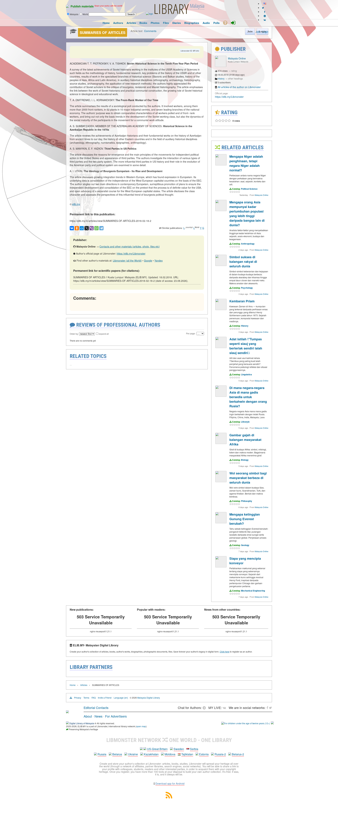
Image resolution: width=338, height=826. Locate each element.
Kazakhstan (151, 754)
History (221, 78)
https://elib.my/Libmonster (131, 253)
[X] (86, 228)
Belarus (117, 754)
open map (141, 726)
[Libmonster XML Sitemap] (169, 797)
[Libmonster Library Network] (272, 723)
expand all (104, 333)
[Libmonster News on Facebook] (264, 11)
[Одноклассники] (77, 228)
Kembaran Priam (242, 301)
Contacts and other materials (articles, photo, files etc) (129, 246)
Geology (245, 545)
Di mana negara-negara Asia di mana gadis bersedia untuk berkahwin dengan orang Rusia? (248, 396)
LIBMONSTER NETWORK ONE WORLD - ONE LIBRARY (169, 740)
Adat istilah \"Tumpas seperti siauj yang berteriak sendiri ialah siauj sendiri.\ (245, 346)
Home (73, 684)
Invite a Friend (104, 697)
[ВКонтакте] (72, 228)
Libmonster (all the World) (127, 260)
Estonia (204, 754)
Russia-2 (220, 754)
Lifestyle (245, 421)
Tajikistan (187, 754)
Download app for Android (169, 783)
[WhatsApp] (96, 228)
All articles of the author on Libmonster (239, 87)
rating (234, 70)
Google (148, 260)
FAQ (94, 697)
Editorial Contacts (96, 707)
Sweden (179, 749)
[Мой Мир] (82, 228)
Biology (245, 459)
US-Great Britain (157, 749)
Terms (86, 697)
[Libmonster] (67, 711)
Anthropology (248, 243)
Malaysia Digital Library (148, 697)
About (88, 716)
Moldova (170, 754)
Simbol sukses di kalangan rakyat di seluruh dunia (243, 261)
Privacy (77, 697)
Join (258, 31)
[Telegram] (101, 228)
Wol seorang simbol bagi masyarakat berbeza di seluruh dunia (248, 478)
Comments (150, 31)
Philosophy (246, 501)
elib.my (76, 204)
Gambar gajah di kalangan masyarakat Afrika (245, 439)
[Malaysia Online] (220, 66)
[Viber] (91, 228)
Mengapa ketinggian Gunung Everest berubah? (244, 519)
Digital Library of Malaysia (81, 723)
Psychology (247, 287)
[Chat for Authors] (265, 15)
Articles (83, 684)
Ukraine (133, 754)
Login (265, 31)
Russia (102, 754)
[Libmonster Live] (265, 19)
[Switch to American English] (264, 3)
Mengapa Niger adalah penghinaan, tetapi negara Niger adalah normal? (246, 163)
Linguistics (246, 374)
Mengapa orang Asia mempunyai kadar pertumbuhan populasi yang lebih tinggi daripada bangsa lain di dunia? (247, 213)
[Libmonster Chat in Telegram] (205, 707)
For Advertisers (116, 716)
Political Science (249, 188)
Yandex (158, 260)
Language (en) (121, 697)
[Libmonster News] (263, 7)
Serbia (194, 749)
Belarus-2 (238, 754)
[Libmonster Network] (245, 723)
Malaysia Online (237, 58)
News (98, 716)
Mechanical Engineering (253, 590)
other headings (235, 78)
